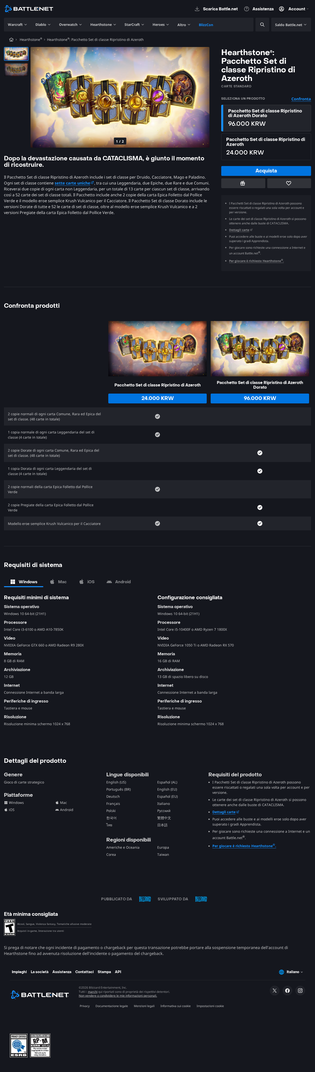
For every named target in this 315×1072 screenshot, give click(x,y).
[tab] (23, 581)
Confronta (301, 99)
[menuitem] (18, 24)
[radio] (266, 118)
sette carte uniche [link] (72, 183)
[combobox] (258, 24)
